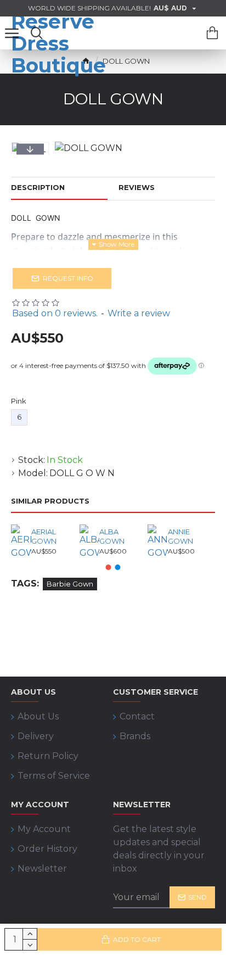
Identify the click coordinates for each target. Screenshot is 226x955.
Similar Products (50, 500)
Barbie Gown (70, 583)
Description (38, 187)
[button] (30, 149)
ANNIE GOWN (180, 536)
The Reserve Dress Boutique (58, 32)
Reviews (136, 187)
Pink (18, 400)
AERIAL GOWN (43, 536)
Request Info (68, 278)
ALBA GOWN (112, 536)
